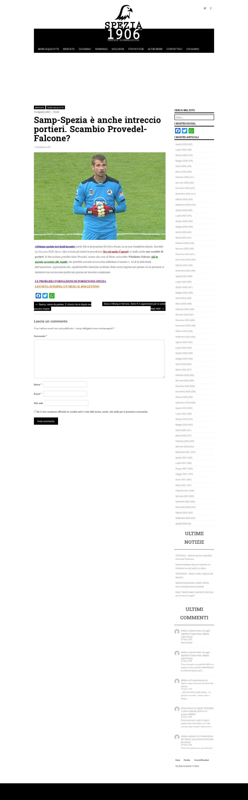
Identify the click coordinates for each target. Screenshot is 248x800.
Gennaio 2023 (182, 380)
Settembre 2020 (182, 517)
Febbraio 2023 (182, 375)
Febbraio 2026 (182, 177)
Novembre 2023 (182, 325)
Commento (40, 336)
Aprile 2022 (180, 430)
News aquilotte (48, 49)
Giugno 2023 (181, 353)
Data (177, 760)
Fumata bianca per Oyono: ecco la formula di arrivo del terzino (197, 683)
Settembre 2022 (182, 402)
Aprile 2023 (180, 363)
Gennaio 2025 (182, 248)
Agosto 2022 (181, 407)
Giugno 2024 (181, 287)
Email (38, 393)
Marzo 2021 (180, 485)
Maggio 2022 (181, 424)
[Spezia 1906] (124, 43)
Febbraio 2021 (182, 490)
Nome (38, 384)
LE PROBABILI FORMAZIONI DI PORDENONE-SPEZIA (70, 281)
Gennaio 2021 (182, 496)
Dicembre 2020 (182, 501)
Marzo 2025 (180, 237)
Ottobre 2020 (181, 512)
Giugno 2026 (181, 155)
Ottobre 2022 (181, 397)
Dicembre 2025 (182, 188)
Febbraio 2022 (182, 441)
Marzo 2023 (180, 369)
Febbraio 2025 (182, 243)
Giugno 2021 (181, 468)
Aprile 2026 (180, 166)
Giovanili (85, 49)
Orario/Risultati (201, 760)
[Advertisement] (124, 78)
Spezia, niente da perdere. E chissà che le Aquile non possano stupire (62, 306)
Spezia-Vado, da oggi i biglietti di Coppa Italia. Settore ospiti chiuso (195, 633)
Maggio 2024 (181, 292)
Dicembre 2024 (182, 254)
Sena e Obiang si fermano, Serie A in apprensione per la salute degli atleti (135, 306)
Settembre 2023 (182, 336)
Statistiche (136, 49)
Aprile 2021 (180, 479)
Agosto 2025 (181, 210)
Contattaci (174, 49)
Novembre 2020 (182, 507)
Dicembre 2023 (182, 320)
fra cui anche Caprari (115, 251)
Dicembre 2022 (182, 386)
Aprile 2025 (180, 232)
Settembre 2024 (182, 270)
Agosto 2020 (181, 523)
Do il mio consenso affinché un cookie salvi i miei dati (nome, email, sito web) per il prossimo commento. (92, 411)
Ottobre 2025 (181, 199)
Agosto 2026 (181, 144)
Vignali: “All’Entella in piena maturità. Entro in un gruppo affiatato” (197, 711)
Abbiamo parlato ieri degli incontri (55, 246)
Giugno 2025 (181, 221)
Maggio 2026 (181, 160)
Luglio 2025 (180, 215)
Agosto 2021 (181, 457)
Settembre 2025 (182, 204)
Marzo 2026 (180, 171)
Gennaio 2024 (182, 314)
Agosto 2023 (181, 342)
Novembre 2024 (182, 259)
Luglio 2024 (180, 281)
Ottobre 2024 (181, 265)
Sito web (38, 403)
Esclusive (118, 49)
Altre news (155, 49)
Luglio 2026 (180, 149)
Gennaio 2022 (182, 446)
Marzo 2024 (180, 303)
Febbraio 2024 (182, 309)
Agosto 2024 (181, 276)
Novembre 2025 (182, 193)
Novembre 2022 (182, 391)
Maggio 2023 (181, 358)
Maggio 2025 (181, 226)
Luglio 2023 (180, 347)
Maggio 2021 (181, 473)
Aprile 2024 (180, 298)
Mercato (69, 49)
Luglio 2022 (180, 413)
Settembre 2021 (182, 452)
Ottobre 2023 (181, 331)
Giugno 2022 (181, 418)
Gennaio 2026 (182, 182)
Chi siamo (192, 49)
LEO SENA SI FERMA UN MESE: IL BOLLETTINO (67, 286)
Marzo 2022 (180, 435)
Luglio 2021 (180, 462)
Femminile (101, 49)
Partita (187, 760)
